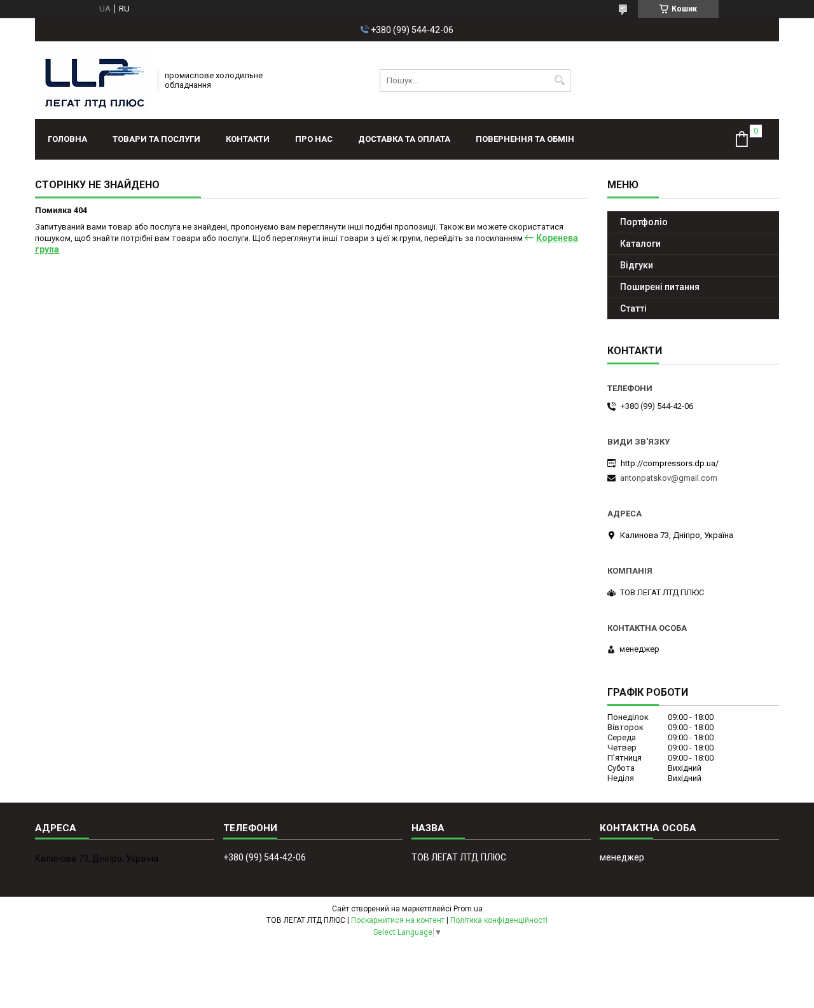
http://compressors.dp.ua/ (670, 463)
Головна (67, 139)
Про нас (314, 139)
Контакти (248, 139)
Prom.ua (468, 908)
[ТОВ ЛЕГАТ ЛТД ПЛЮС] (92, 80)
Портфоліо (644, 222)
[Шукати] (559, 80)
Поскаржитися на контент (398, 920)
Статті (633, 308)
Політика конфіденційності (499, 920)
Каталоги (640, 243)
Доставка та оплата (404, 139)
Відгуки (636, 265)
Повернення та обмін (525, 139)
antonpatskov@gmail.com (668, 478)
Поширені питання (660, 287)
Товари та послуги (156, 139)
